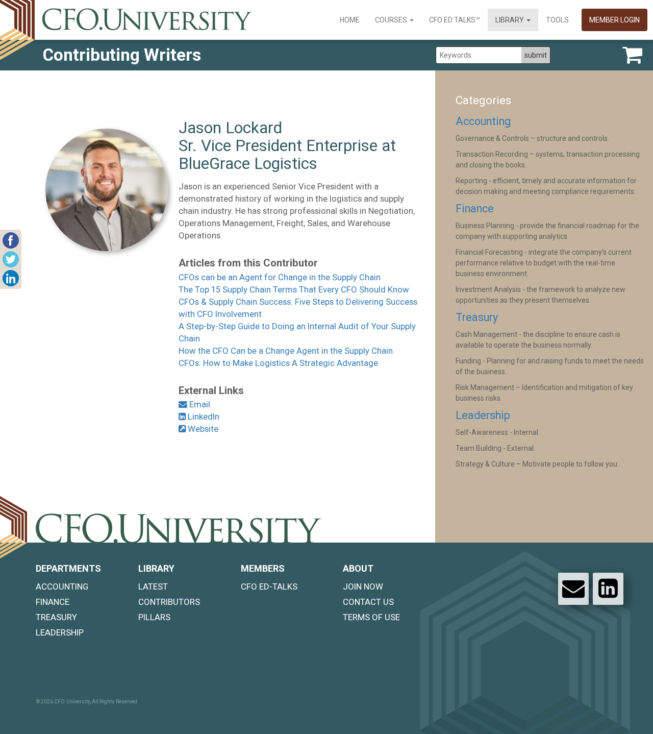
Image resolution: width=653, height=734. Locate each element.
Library (510, 20)
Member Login (614, 20)
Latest (153, 586)
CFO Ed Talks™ (454, 20)
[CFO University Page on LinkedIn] (608, 588)
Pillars (154, 617)
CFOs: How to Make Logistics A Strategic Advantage (278, 363)
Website (202, 429)
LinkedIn (202, 416)
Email (198, 404)
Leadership (483, 415)
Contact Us (368, 602)
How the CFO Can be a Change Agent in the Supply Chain (286, 351)
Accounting (483, 121)
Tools (557, 20)
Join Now (363, 586)
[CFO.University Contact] (573, 588)
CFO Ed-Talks (269, 586)
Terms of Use (371, 617)
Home (350, 20)
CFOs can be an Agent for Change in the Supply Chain (280, 277)
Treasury (477, 317)
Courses (392, 20)
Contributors (169, 602)
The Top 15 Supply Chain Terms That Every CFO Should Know (294, 289)
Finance (475, 208)
